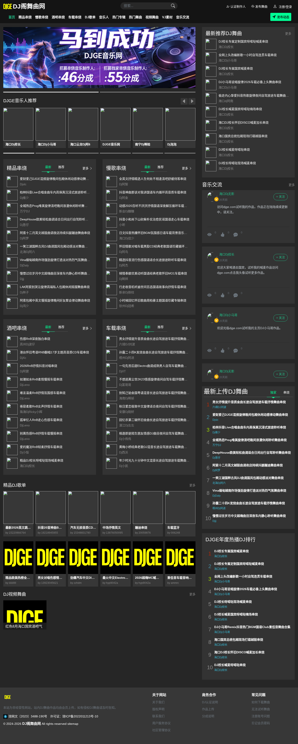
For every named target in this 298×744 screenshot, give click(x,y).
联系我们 (158, 716)
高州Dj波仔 (27, 344)
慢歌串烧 (41, 17)
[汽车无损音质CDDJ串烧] (83, 507)
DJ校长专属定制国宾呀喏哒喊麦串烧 (243, 41)
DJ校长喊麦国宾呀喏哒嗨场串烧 (240, 109)
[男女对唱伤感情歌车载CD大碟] (51, 557)
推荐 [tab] (61, 167)
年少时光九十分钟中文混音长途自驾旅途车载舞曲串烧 (155, 460)
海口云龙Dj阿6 (80, 144)
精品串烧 (25, 17)
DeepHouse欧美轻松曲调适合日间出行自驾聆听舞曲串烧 (58, 219)
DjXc (23, 357)
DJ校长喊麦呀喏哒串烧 (234, 149)
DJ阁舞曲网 (31, 723)
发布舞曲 (260, 6)
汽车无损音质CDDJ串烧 (83, 527)
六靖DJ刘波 (127, 344)
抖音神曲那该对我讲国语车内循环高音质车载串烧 (152, 192)
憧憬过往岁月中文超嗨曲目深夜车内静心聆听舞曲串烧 (56, 273)
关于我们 (158, 702)
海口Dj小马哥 (47, 144)
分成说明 (208, 716)
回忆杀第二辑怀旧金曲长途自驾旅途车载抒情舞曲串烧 (155, 420)
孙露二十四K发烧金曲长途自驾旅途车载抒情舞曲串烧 (155, 352)
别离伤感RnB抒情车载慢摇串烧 (41, 433)
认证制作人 (237, 6)
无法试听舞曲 (261, 709)
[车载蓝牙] (180, 507)
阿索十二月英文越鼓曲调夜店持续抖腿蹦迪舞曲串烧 (55, 233)
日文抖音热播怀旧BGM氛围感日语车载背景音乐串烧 (154, 233)
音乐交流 (182, 17)
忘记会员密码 (261, 723)
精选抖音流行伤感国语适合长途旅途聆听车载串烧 (152, 260)
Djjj (22, 279)
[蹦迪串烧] (148, 507)
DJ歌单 (90, 17)
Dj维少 (24, 197)
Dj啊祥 (123, 279)
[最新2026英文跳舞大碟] (18, 507)
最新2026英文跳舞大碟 (18, 527)
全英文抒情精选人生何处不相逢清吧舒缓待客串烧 (152, 178)
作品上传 (208, 709)
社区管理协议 (161, 730)
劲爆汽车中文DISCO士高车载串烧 (83, 577)
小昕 (122, 224)
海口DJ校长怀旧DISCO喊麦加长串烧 (244, 122)
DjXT (122, 371)
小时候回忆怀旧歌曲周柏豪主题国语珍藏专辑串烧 (152, 300)
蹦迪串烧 (141, 527)
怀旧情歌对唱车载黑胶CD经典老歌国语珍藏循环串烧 (155, 246)
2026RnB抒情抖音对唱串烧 (38, 366)
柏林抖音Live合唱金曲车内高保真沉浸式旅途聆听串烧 (56, 192)
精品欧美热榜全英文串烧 (18, 577)
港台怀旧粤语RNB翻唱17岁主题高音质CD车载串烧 (54, 352)
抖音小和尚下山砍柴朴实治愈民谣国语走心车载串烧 (154, 219)
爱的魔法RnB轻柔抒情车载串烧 (41, 447)
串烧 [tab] (286, 392)
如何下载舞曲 (261, 702)
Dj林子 (24, 292)
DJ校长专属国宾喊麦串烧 (236, 68)
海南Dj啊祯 (126, 398)
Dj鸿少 (24, 306)
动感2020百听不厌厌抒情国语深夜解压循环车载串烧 (154, 206)
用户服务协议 (161, 723)
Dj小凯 (123, 466)
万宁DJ (25, 211)
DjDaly (24, 265)
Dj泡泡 (171, 144)
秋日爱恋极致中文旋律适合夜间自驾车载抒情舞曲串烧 (155, 406)
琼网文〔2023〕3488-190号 (28, 716)
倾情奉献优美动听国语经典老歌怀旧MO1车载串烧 (153, 273)
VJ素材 (167, 17)
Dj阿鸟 (123, 252)
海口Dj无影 (226, 363)
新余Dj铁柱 (126, 292)
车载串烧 (74, 17)
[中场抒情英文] (115, 507)
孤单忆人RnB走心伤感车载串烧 (41, 420)
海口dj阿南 (226, 101)
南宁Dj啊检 (142, 144)
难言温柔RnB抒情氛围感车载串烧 (42, 393)
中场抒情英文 (112, 527)
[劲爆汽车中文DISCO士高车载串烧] (83, 557)
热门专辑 (118, 17)
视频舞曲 (152, 17)
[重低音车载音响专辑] (180, 557)
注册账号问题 (261, 716)
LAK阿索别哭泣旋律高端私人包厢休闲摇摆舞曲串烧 (55, 287)
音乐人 (104, 17)
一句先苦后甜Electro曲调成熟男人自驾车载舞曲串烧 (154, 366)
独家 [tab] (273, 392)
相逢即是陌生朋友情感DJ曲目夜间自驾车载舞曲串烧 (154, 433)
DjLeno (25, 384)
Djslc (23, 184)
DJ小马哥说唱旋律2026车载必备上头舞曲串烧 (250, 82)
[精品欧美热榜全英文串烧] (18, 557)
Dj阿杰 (123, 265)
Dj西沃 (123, 452)
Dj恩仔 (24, 224)
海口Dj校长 (13, 144)
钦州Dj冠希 (126, 306)
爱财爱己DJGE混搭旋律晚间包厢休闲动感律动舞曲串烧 (57, 178)
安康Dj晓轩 (126, 412)
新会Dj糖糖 (126, 211)
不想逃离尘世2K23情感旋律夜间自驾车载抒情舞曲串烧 (156, 379)
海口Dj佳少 (126, 238)
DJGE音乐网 (111, 144)
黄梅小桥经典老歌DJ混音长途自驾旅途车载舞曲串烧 (154, 447)
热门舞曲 (135, 17)
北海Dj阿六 (27, 252)
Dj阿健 (24, 371)
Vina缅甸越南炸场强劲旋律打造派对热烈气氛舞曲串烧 (56, 260)
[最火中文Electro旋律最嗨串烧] (115, 557)
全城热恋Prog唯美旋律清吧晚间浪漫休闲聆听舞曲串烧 (57, 206)
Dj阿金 (123, 197)
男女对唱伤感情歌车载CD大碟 (50, 577)
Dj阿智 (123, 184)
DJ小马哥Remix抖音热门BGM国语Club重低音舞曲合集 (252, 627)
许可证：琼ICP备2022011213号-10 (74, 716)
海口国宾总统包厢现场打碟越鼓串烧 (243, 136)
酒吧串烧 (58, 17)
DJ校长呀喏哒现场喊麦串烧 (237, 163)
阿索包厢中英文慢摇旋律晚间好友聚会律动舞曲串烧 (55, 300)
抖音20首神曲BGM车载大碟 (50, 527)
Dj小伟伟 (125, 439)
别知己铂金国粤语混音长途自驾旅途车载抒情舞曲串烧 (155, 393)
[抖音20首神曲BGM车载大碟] (51, 507)
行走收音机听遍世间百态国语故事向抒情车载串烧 (152, 287)
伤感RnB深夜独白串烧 (35, 339)
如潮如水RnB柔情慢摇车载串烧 (41, 379)
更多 (85, 168)
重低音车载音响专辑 (180, 577)
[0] (235, 227)
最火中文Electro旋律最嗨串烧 (115, 577)
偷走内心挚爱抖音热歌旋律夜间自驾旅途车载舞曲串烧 (255, 95)
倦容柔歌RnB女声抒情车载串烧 (41, 406)
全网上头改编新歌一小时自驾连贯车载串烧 (248, 55)
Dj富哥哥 (125, 384)
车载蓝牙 (173, 527)
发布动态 (283, 17)
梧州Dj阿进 (126, 357)
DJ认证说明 (210, 702)
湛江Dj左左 (126, 425)
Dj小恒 (24, 452)
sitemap (72, 723)
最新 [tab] (48, 167)
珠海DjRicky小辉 (31, 412)
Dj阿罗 (24, 238)
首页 (12, 17)
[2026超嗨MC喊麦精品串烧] (148, 557)
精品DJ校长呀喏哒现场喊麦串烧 (41, 460)
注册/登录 (285, 7)
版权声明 (158, 709)
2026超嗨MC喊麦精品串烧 (148, 577)
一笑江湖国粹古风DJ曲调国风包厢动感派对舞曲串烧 (55, 246)
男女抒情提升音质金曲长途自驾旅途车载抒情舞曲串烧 (155, 339)
